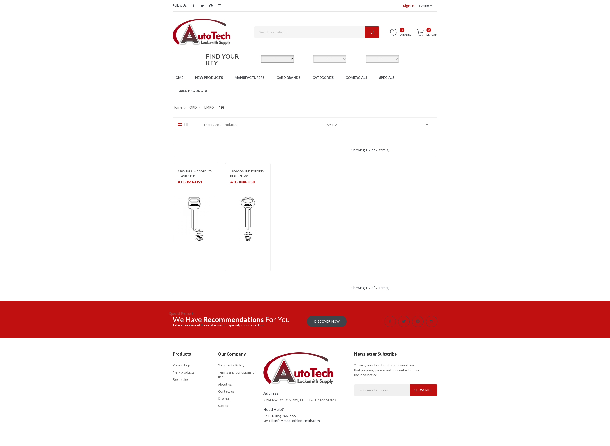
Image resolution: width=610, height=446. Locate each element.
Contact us (226, 391)
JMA (180, 188)
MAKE (254, 58)
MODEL (306, 58)
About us (225, 384)
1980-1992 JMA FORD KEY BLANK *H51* (195, 174)
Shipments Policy (231, 365)
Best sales (181, 379)
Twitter (202, 6)
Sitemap (224, 398)
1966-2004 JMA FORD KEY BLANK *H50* (247, 174)
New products (183, 372)
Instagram (219, 6)
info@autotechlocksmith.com (297, 420)
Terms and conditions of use (237, 374)
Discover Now (327, 321)
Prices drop (181, 365)
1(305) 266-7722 (284, 416)
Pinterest (211, 6)
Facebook (194, 6)
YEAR (359, 58)
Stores (223, 405)
